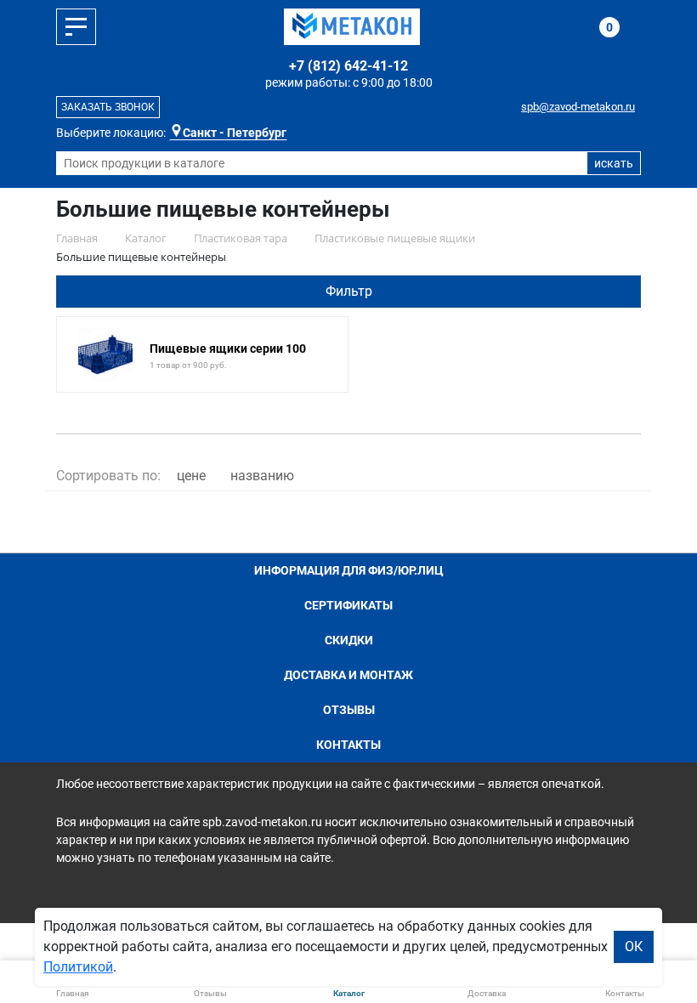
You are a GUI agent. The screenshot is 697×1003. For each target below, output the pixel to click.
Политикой (78, 967)
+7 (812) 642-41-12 (348, 66)
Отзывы (349, 710)
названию (262, 476)
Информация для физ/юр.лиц (349, 570)
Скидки (349, 640)
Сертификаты (348, 605)
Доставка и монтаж (348, 675)
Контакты (348, 744)
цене (191, 476)
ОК (634, 946)
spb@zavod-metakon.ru (578, 106)
